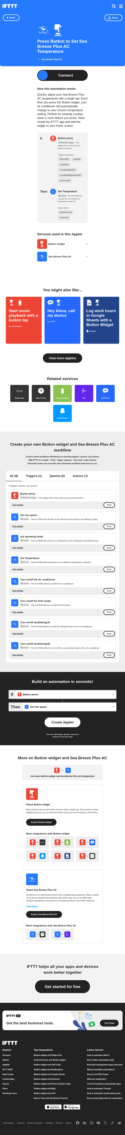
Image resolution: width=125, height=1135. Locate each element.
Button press (65, 138)
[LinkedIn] (84, 1123)
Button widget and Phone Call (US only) (52, 1084)
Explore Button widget (41, 822)
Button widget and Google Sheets (49, 1074)
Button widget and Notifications (48, 1070)
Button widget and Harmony (47, 1079)
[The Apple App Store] (53, 1107)
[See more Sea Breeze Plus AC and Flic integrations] (62, 934)
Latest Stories (95, 1050)
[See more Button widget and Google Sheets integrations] (62, 856)
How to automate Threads (99, 1089)
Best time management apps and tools (105, 1065)
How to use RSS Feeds (97, 1074)
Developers (9, 1123)
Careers (20, 1123)
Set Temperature (67, 191)
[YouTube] (98, 1123)
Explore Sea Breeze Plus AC (44, 914)
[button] (121, 6)
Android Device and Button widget (50, 1060)
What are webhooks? (97, 1079)
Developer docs (9, 1093)
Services (6, 1055)
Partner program (35, 1123)
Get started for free (62, 986)
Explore (6, 1050)
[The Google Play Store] (71, 1107)
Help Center (7, 1074)
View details (17, 505)
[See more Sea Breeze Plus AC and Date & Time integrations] (37, 934)
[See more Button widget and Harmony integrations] (87, 856)
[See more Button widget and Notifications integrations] (37, 856)
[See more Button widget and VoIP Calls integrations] (87, 842)
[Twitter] (105, 1123)
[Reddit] (119, 1123)
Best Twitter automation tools (100, 1060)
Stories (5, 1060)
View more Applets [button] (62, 358)
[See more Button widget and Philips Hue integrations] (37, 842)
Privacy (59, 1123)
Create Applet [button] (62, 722)
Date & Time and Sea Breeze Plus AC (51, 1098)
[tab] (14, 476)
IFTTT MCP (7, 1070)
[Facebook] (77, 1123)
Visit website (32, 906)
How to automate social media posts (103, 1093)
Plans (5, 1089)
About (68, 1123)
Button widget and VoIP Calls (47, 1065)
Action (26, 519)
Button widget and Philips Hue (48, 1055)
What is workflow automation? (101, 1070)
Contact (49, 1123)
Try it (109, 505)
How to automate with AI (98, 1055)
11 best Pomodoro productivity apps (104, 1084)
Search (5, 1084)
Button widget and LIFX (45, 1093)
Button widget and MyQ (44, 1089)
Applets (6, 1065)
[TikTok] (112, 1123)
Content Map (8, 1079)
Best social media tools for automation (105, 1098)
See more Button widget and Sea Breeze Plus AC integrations (63, 776)
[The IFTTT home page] (9, 6)
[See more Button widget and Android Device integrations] (62, 842)
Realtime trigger (29, 498)
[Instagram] (91, 1123)
